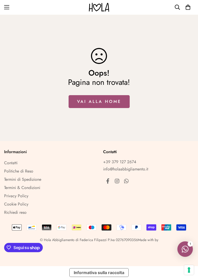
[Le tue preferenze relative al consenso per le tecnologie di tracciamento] (189, 270)
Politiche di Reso (18, 171)
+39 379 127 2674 (119, 162)
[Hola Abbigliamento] (99, 7)
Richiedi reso (15, 212)
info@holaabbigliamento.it (125, 169)
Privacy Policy (16, 196)
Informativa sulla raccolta (99, 272)
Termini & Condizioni (22, 188)
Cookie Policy (16, 204)
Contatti (11, 163)
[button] (188, 7)
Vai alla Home (99, 101)
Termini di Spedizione (22, 179)
